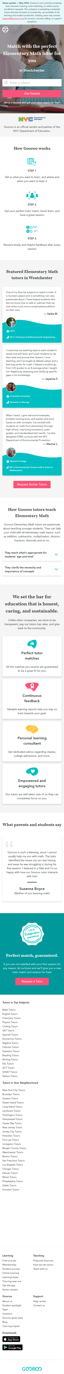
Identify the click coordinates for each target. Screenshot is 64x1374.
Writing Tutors (10, 1059)
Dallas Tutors (9, 1185)
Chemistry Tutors (11, 1018)
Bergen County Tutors (14, 1148)
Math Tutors (8, 1009)
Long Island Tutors (12, 1106)
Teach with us (40, 1268)
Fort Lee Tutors (10, 1139)
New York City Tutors (13, 1090)
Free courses (9, 1260)
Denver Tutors (10, 1173)
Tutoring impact (11, 1326)
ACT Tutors (8, 1067)
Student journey (11, 1268)
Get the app (8, 1285)
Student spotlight (11, 1305)
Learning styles (10, 1277)
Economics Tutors (12, 1038)
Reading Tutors (10, 1055)
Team (5, 1309)
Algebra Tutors (10, 1043)
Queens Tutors (10, 1098)
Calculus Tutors (10, 1047)
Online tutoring (10, 1273)
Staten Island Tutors (13, 1102)
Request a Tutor (32, 981)
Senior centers (10, 1289)
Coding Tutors (10, 1026)
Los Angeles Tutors (12, 1164)
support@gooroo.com (13, 18)
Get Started (32, 93)
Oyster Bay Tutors (12, 1123)
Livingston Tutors (11, 1144)
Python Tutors (9, 1076)
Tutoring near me (11, 1281)
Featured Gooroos (43, 1260)
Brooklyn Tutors (10, 1094)
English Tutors (10, 1014)
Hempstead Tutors (12, 1119)
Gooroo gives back (12, 1317)
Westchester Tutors (12, 1152)
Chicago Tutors (10, 1168)
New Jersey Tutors (12, 1127)
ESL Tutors (8, 1063)
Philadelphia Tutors (12, 1181)
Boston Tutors (10, 1156)
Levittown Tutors (11, 1110)
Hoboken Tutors (11, 1135)
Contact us (39, 1305)
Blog (4, 1322)
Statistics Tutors (10, 1051)
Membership (9, 1264)
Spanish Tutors (10, 1034)
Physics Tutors (10, 1022)
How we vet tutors (43, 1264)
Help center (39, 1301)
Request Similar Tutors (32, 484)
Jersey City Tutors (12, 1131)
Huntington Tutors (12, 1115)
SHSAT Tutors (9, 1072)
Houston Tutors (10, 1189)
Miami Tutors (9, 1177)
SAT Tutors (8, 1030)
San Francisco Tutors (13, 1160)
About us (7, 1301)
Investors (7, 1313)
